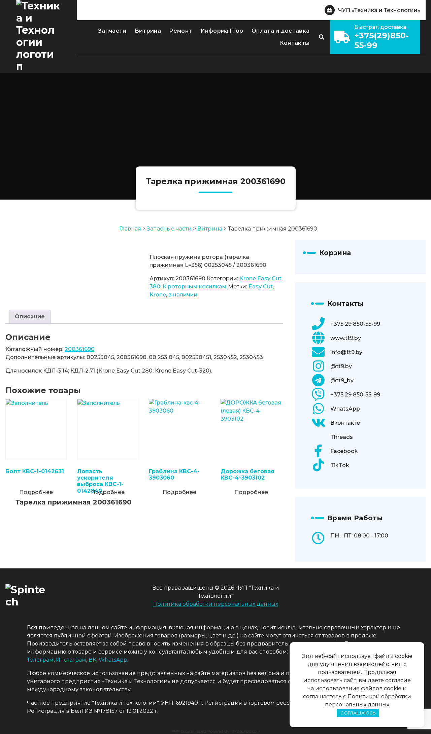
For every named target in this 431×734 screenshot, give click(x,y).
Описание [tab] (30, 316)
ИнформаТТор (221, 31)
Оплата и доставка (280, 31)
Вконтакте (345, 423)
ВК (92, 660)
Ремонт (180, 31)
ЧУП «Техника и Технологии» (379, 10)
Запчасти (112, 31)
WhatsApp (345, 409)
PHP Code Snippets (188, 731)
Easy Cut (260, 286)
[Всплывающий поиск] (322, 37)
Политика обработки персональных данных (215, 604)
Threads (341, 437)
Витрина (148, 31)
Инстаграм (71, 660)
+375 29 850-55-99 (355, 324)
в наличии (183, 294)
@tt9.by (341, 366)
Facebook (344, 451)
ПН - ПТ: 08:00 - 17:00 (359, 535)
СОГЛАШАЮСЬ (358, 712)
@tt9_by (342, 380)
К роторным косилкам (195, 286)
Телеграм (40, 660)
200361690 (80, 349)
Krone (158, 294)
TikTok (339, 465)
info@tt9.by (346, 352)
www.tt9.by (345, 338)
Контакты (294, 43)
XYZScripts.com (246, 731)
